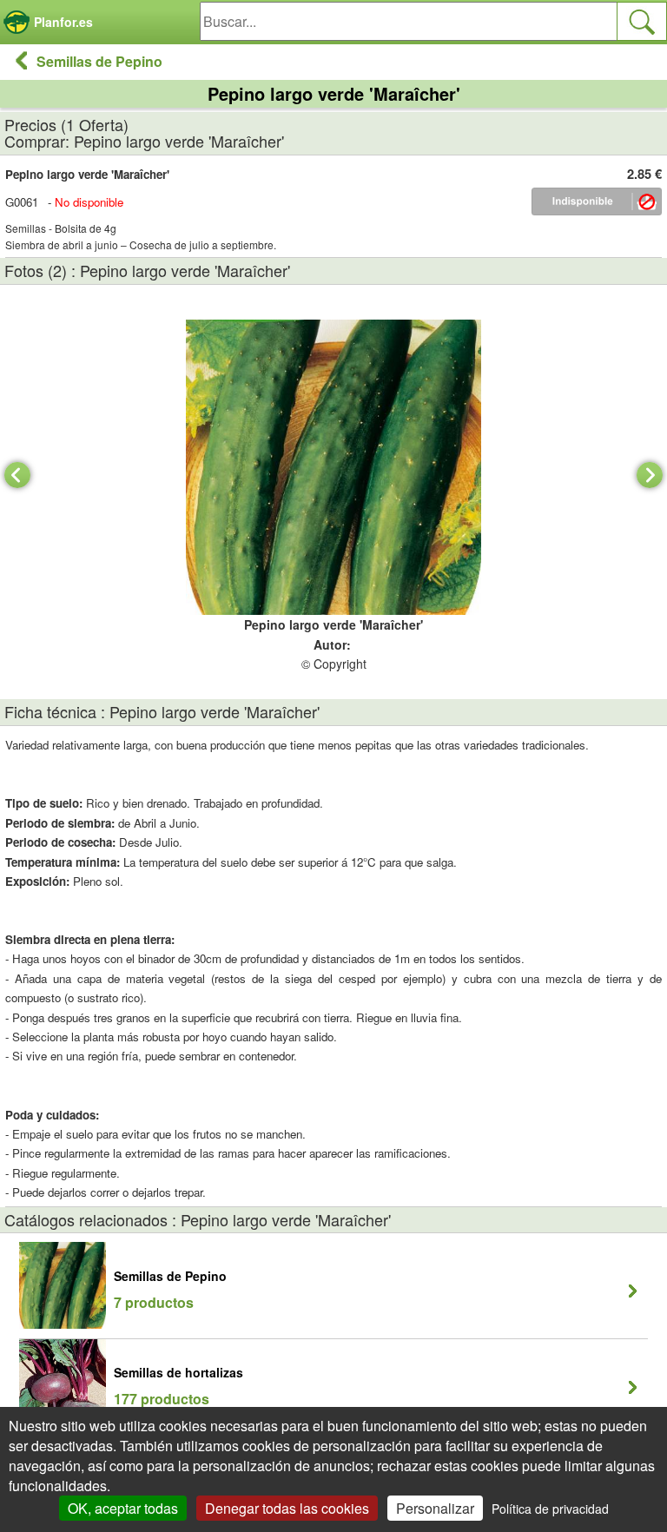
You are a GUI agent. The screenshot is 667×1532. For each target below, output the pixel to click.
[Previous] (17, 475)
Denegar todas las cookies (287, 1508)
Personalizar (435, 1508)
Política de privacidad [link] (550, 1508)
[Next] (650, 475)
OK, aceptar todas (123, 1508)
